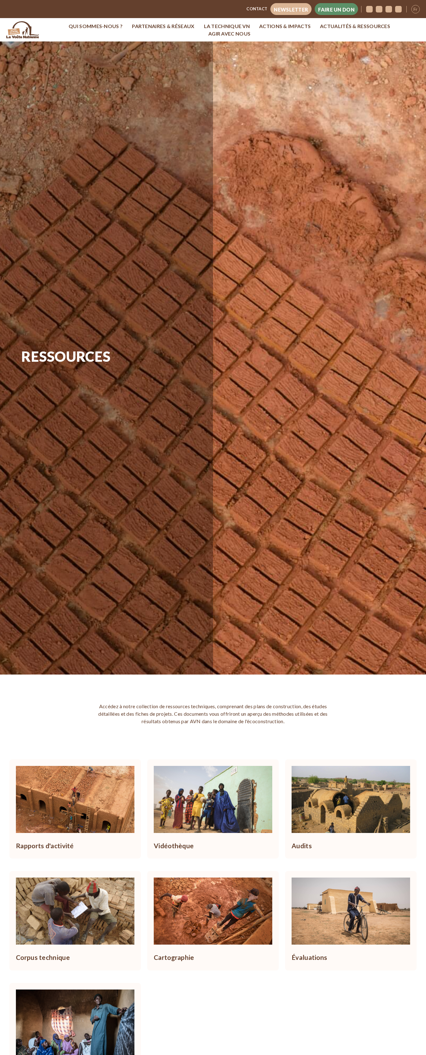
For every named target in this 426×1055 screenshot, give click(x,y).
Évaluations (309, 957)
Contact (256, 8)
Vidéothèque (174, 845)
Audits (302, 845)
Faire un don (336, 9)
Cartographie (174, 957)
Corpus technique (43, 957)
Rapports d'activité (45, 845)
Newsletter (291, 9)
